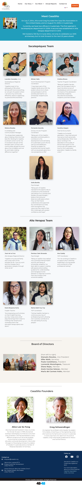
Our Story (28, 4)
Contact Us (63, 4)
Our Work (38, 4)
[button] (33, 4)
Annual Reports (51, 4)
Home (20, 4)
